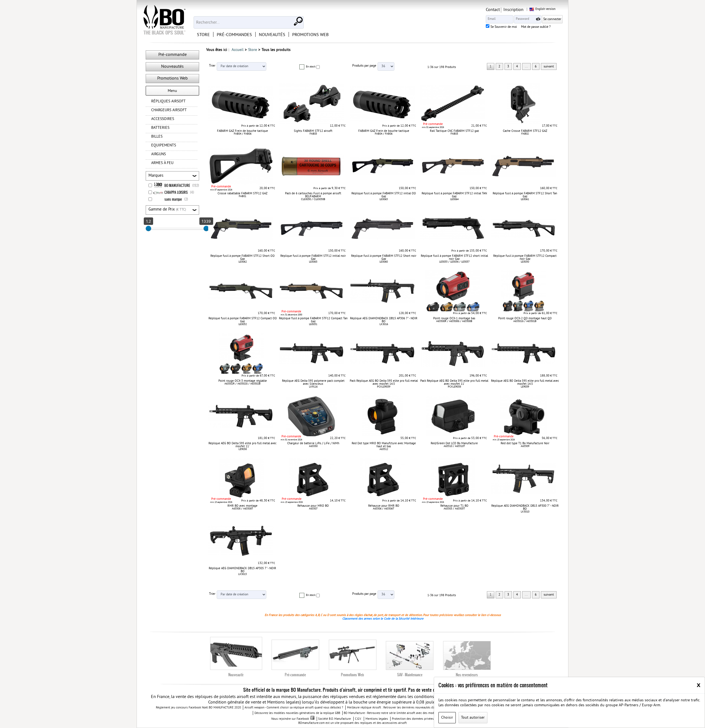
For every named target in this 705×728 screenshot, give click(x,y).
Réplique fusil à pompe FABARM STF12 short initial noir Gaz (454, 257)
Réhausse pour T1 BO (454, 506)
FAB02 (525, 134)
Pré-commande (172, 55)
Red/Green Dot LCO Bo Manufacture (454, 443)
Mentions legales (376, 719)
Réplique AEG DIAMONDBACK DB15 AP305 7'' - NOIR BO (242, 569)
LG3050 (525, 262)
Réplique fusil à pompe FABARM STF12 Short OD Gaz (242, 257)
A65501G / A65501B (524, 321)
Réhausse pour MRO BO (313, 506)
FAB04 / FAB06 (242, 134)
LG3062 (242, 262)
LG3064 (454, 199)
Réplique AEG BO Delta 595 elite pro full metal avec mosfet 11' (242, 444)
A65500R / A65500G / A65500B (454, 321)
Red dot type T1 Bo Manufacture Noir (525, 443)
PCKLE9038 (454, 387)
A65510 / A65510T (454, 446)
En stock (311, 67)
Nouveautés (172, 66)
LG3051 (313, 324)
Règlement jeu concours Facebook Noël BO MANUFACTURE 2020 (198, 708)
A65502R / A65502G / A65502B (242, 384)
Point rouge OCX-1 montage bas (454, 318)
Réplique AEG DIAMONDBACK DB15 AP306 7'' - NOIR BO (383, 320)
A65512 (383, 449)
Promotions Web (172, 78)
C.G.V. (358, 719)
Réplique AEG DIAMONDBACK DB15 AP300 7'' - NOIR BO (525, 507)
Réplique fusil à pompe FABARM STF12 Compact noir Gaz (525, 257)
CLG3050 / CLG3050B (313, 199)
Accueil (237, 50)
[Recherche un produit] (298, 20)
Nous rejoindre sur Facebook (290, 719)
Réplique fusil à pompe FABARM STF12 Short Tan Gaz (525, 195)
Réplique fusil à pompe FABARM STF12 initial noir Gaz (313, 257)
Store (252, 50)
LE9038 (242, 449)
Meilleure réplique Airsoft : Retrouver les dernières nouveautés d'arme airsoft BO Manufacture (409, 708)
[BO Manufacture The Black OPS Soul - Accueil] (163, 20)
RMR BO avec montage (242, 506)
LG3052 (242, 324)
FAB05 (313, 134)
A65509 (525, 446)
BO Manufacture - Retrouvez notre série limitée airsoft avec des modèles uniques (397, 713)
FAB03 (454, 134)
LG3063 (313, 262)
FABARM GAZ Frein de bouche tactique (242, 131)
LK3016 (383, 324)
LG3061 (525, 199)
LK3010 (525, 512)
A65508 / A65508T (242, 509)
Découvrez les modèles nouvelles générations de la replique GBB (297, 713)
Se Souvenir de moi (503, 27)
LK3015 (242, 574)
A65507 (313, 509)
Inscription (513, 10)
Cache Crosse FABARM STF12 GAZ (525, 131)
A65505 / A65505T (454, 509)
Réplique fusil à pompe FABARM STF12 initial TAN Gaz (454, 195)
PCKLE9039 (383, 387)
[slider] (148, 228)
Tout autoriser (473, 717)
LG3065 (383, 199)
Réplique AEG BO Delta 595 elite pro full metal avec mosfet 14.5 (525, 382)
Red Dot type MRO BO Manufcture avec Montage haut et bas (384, 444)
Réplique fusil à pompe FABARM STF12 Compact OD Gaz (242, 320)
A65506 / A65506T (383, 509)
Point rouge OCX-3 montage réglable (242, 381)
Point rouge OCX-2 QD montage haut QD (525, 318)
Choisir (447, 717)
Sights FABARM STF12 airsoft (313, 131)
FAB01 (242, 196)
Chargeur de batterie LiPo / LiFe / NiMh (313, 443)
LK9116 (313, 387)
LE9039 (525, 387)
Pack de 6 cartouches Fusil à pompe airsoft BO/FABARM (313, 195)
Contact (493, 10)
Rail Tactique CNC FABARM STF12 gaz (454, 131)
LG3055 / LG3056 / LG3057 (454, 262)
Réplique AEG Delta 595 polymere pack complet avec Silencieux (313, 382)
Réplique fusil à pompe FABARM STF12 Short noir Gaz (383, 257)
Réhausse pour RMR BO (383, 506)
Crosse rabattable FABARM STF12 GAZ (242, 193)
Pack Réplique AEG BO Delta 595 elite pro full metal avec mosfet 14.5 (384, 382)
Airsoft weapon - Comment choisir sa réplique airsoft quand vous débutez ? (294, 708)
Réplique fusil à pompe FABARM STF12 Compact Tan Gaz (313, 320)
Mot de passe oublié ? (536, 27)
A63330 (313, 446)
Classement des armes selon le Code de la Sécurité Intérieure (383, 619)
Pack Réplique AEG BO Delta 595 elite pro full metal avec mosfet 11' (454, 382)
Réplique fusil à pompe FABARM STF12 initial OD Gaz (383, 195)
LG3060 (383, 262)
